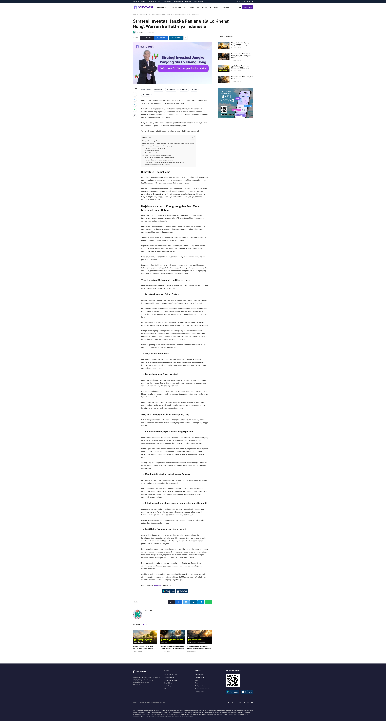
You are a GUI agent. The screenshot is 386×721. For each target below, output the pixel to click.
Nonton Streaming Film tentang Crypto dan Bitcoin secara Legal (172, 647)
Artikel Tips (206, 7)
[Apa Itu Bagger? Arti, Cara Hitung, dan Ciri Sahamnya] (145, 637)
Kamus (216, 7)
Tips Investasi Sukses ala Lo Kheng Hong (157, 146)
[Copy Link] (135, 115)
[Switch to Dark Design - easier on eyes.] (237, 7)
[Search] (240, 7)
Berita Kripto (162, 7)
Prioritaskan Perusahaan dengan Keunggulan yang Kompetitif (164, 162)
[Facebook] (135, 94)
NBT (159, 1)
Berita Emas (194, 7)
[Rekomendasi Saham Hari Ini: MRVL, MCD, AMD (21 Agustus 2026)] (223, 56)
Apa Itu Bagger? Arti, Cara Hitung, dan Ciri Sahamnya (143, 647)
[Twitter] (135, 99)
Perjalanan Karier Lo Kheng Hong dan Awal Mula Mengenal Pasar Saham (168, 143)
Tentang (151, 1)
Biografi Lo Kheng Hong (150, 141)
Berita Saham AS (178, 7)
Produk (135, 1)
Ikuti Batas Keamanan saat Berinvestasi (157, 164)
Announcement (178, 1)
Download (248, 7)
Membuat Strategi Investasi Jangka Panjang (159, 160)
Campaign (188, 1)
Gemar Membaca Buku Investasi (155, 153)
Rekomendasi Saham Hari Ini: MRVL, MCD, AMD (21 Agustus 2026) (241, 56)
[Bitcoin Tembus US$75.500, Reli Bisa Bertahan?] (223, 79)
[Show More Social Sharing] (185, 38)
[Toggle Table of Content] (192, 138)
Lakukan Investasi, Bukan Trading (155, 148)
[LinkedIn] (135, 105)
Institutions (167, 1)
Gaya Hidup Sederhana (152, 150)
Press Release (198, 1)
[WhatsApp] (135, 110)
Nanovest (157, 585)
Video (143, 1)
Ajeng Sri (141, 32)
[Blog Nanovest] (143, 7)
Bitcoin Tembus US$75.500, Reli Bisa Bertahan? (242, 78)
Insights (226, 7)
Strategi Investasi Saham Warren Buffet (156, 155)
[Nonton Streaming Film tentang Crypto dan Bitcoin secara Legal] (172, 637)
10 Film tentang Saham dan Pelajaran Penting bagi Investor (199, 647)
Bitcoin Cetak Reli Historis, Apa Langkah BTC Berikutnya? (241, 44)
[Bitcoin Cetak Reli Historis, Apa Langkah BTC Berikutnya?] (223, 45)
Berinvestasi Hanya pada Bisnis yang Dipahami (159, 157)
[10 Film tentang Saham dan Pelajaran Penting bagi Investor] (199, 637)
